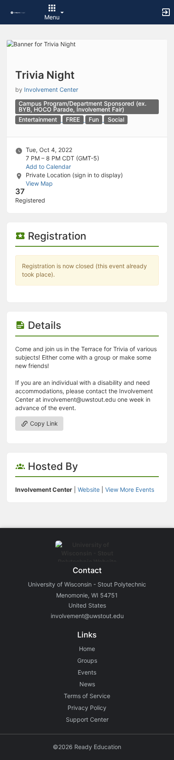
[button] (17, 12)
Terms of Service (87, 695)
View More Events (129, 489)
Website (89, 489)
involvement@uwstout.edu (87, 615)
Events (87, 672)
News (87, 684)
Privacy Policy (87, 707)
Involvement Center (51, 89)
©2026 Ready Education (87, 746)
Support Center (87, 719)
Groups (87, 660)
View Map (39, 183)
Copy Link (43, 423)
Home (87, 648)
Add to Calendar (48, 166)
